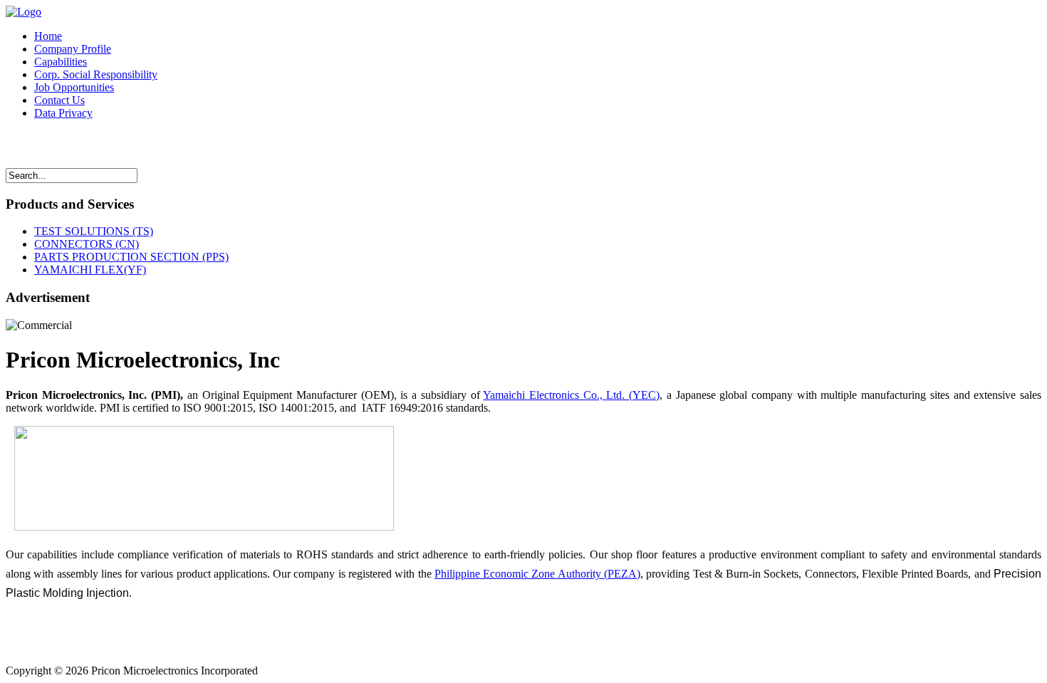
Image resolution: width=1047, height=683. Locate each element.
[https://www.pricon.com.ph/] (23, 12)
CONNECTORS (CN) (86, 244)
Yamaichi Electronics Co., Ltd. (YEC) (571, 395)
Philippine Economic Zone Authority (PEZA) (537, 574)
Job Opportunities (74, 87)
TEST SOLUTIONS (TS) (93, 231)
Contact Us (59, 100)
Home (48, 36)
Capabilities (60, 62)
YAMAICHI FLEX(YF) (90, 270)
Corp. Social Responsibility (95, 74)
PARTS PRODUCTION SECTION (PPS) (131, 257)
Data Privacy (63, 113)
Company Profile (72, 49)
